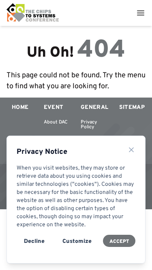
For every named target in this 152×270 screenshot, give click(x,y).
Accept (119, 241)
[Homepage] (33, 13)
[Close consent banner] (131, 150)
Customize (77, 240)
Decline (34, 240)
